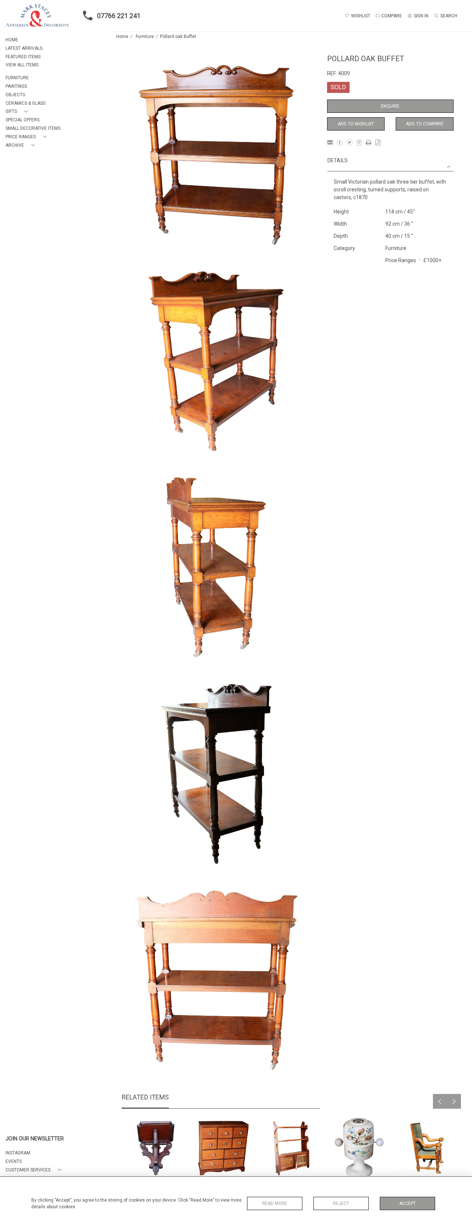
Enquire (390, 106)
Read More (274, 1203)
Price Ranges (400, 260)
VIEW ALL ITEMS (22, 64)
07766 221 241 (118, 16)
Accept (407, 1203)
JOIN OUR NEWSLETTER (35, 1139)
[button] (18, 111)
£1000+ (432, 260)
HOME (12, 39)
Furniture (145, 36)
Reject (341, 1203)
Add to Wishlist (356, 123)
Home (122, 36)
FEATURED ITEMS (23, 56)
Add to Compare (425, 123)
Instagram (18, 1153)
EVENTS (14, 1161)
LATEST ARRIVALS (24, 48)
